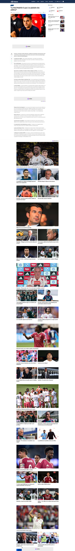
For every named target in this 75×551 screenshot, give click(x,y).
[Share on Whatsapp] (12, 61)
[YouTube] (57, 1)
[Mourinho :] (62, 17)
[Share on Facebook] (42, 12)
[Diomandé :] (62, 21)
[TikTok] (59, 1)
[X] (56, 1)
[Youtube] (60, 11)
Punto (11, 12)
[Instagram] (58, 1)
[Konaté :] (62, 25)
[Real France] (16, 1)
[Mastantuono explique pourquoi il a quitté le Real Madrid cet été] (62, 30)
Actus (12, 5)
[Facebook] (55, 1)
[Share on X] (43, 12)
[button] (54, 1)
